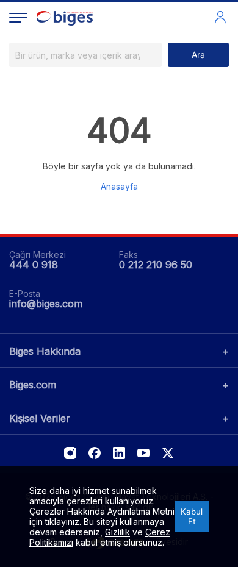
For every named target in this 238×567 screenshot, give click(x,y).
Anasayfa (119, 186)
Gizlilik (117, 532)
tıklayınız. (63, 521)
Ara (198, 54)
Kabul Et (192, 516)
